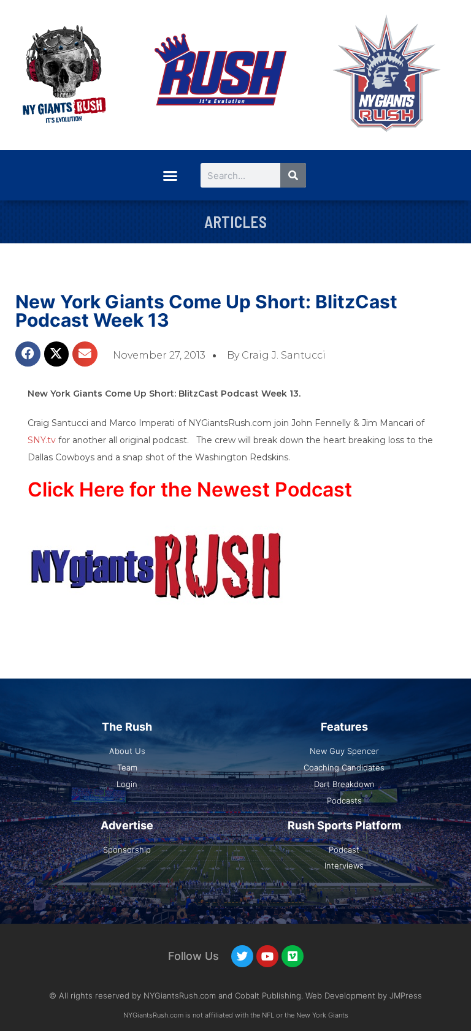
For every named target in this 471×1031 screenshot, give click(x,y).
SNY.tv (42, 440)
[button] (170, 175)
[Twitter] (242, 956)
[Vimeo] (292, 956)
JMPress (405, 995)
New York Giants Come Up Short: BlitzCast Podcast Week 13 (206, 311)
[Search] (293, 175)
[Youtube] (267, 956)
